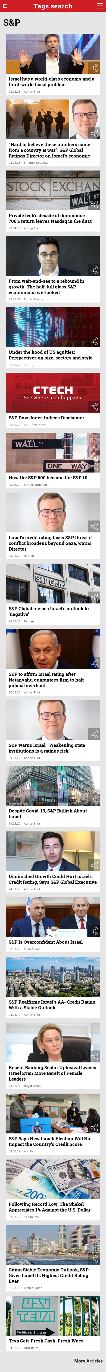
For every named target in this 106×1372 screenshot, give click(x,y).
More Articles (88, 1361)
